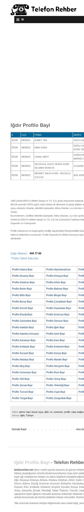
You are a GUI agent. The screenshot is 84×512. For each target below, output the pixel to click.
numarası (58, 412)
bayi (28, 412)
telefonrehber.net (23, 469)
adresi (22, 412)
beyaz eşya (37, 412)
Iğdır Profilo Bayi (32, 462)
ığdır (46, 412)
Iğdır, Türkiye (26, 415)
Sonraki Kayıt (19, 429)
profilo (67, 412)
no (51, 412)
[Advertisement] (42, 77)
